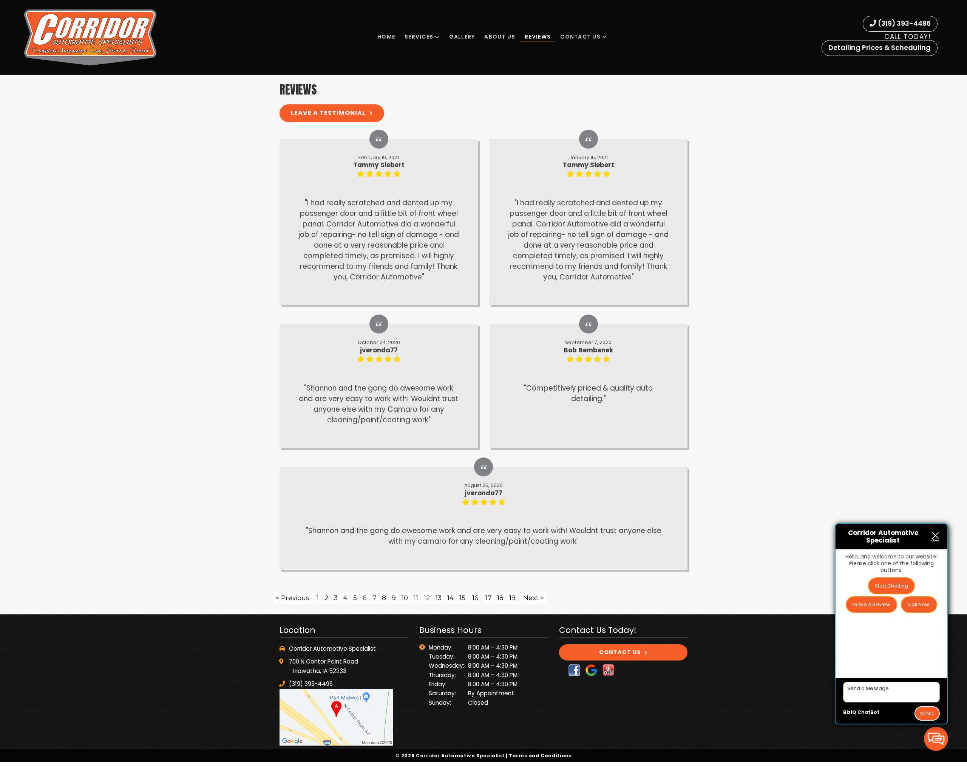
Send (927, 713)
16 (475, 598)
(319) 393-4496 (903, 23)
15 (462, 598)
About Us (499, 36)
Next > (533, 598)
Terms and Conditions (540, 755)
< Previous (293, 598)
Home (386, 36)
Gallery (462, 36)
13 (439, 598)
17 (488, 598)
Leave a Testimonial (328, 113)
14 (450, 598)
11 (416, 598)
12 (427, 598)
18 (500, 598)
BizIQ (849, 712)
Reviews (538, 36)
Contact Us (580, 36)
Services (419, 36)
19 (512, 598)
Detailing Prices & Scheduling (879, 47)
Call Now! (919, 604)
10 (405, 598)
